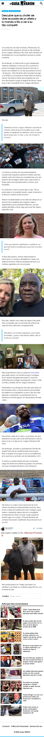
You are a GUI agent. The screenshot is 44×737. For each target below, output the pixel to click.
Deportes (5, 11)
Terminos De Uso (36, 726)
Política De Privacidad (19, 726)
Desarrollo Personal (14, 11)
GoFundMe (34, 373)
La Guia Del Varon (22, 3)
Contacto (6, 726)
